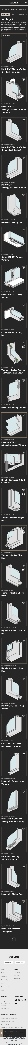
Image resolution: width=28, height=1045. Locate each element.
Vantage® (3, 1001)
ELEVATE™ (14, 14)
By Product (5, 9)
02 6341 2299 (9, 1033)
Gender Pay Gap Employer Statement (12, 1027)
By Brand (14, 9)
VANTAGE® (5, 14)
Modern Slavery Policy (7, 1021)
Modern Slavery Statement (9, 1018)
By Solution (22, 9)
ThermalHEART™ (5, 1008)
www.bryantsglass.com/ (11, 1035)
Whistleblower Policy (7, 1024)
